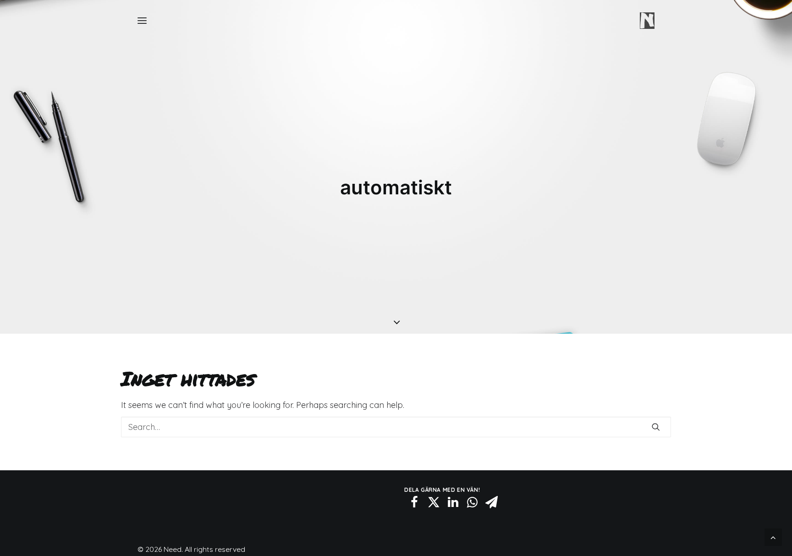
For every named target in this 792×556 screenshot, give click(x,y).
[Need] (647, 20)
